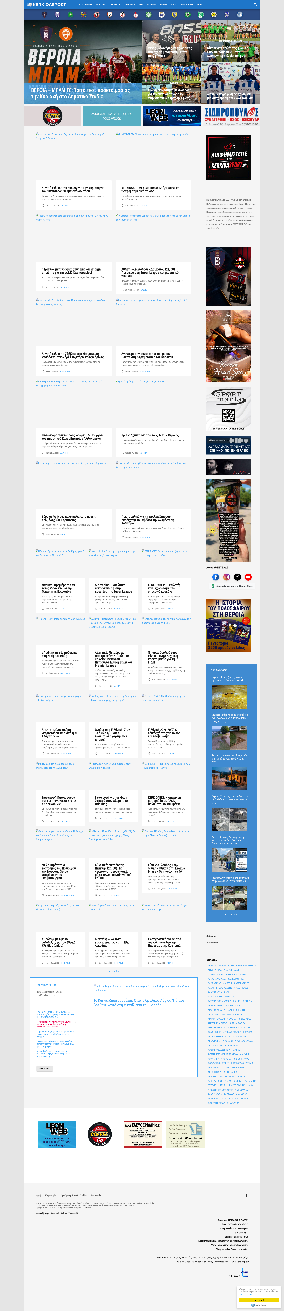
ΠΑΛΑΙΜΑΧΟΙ (215, 1067)
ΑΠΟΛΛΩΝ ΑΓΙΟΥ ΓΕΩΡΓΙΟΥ (221, 996)
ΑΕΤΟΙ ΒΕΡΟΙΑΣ (242, 983)
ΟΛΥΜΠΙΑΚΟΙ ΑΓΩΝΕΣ (219, 1063)
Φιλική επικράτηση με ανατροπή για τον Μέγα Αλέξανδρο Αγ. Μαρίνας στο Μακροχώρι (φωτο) (169, 94)
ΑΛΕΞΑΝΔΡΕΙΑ (215, 992)
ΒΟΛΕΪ (239, 1005)
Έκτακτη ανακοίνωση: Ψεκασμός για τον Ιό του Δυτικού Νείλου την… (229, 759)
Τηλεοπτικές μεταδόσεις (221, 1089)
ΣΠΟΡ (229, 1080)
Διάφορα (151, 4)
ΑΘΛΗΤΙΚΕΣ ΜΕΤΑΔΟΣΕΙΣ (220, 987)
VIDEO (244, 974)
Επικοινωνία (96, 1195)
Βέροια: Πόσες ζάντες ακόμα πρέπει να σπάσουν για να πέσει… (230, 679)
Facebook (55, 1213)
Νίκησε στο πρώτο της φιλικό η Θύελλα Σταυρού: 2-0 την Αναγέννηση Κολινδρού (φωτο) (227, 52)
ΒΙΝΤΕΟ (229, 1005)
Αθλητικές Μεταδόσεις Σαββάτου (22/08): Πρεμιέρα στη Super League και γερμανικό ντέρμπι (150, 272)
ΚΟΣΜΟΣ (228, 1041)
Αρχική (38, 1195)
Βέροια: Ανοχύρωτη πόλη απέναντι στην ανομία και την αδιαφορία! (230, 879)
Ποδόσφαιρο (85, 4)
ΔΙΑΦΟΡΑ (144, 290)
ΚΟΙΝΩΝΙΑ (242, 1036)
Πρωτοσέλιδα (186, 4)
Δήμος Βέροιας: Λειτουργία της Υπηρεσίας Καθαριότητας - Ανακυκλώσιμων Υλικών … (228, 840)
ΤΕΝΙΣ (222, 1085)
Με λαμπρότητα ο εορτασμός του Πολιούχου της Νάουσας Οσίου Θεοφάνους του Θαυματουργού (59, 871)
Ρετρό (163, 4)
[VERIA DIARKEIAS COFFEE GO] (231, 276)
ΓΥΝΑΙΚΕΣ (213, 1014)
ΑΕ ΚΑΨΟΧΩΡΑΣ (236, 978)
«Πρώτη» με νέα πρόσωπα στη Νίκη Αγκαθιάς (59, 654)
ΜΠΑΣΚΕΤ (143, 453)
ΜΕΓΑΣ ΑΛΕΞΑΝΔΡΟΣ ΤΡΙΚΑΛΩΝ (223, 1054)
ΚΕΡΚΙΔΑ (248, 1032)
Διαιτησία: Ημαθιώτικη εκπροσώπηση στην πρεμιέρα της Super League (113, 588)
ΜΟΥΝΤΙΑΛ (214, 1058)
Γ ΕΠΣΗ (241, 1009)
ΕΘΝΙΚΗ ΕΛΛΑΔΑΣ (217, 1018)
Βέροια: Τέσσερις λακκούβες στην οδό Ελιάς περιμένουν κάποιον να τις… (230, 799)
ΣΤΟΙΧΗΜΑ (144, 206)
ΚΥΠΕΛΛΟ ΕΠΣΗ (216, 1045)
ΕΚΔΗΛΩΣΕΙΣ (247, 1018)
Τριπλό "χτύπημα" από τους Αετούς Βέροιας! (150, 435)
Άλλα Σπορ (129, 4)
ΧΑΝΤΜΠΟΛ (233, 1103)
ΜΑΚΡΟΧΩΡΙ (232, 1045)
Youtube (72, 1213)
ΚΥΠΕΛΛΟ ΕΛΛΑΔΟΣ (245, 1041)
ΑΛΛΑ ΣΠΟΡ (64, 453)
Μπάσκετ (100, 4)
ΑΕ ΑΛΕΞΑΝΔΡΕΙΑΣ (217, 978)
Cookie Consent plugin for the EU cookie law (258, 1305)
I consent (259, 1300)
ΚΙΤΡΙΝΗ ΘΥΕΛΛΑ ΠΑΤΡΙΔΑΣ (221, 1036)
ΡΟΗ (199, 4)
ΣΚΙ (221, 1080)
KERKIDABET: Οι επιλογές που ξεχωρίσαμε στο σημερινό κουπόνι (164, 588)
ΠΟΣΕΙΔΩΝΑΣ (231, 1072)
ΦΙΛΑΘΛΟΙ (243, 1094)
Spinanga (211, 936)
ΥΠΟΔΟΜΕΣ (242, 1089)
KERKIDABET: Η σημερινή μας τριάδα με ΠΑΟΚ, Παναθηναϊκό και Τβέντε (164, 800)
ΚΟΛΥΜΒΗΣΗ (215, 1041)
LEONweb (88, 1208)
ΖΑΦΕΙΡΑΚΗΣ (215, 1032)
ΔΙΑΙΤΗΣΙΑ (226, 1014)
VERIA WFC (232, 974)
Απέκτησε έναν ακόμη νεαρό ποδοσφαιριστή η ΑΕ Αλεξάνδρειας (60, 733)
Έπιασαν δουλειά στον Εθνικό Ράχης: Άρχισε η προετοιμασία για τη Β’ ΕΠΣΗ (163, 657)
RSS (78, 1213)
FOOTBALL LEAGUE (225, 965)
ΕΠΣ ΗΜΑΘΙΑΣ (65, 206)
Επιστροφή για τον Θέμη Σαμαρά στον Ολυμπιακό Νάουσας (111, 800)
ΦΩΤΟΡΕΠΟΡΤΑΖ (217, 1103)
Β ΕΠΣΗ (237, 1001)
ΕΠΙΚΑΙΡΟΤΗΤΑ (238, 1023)
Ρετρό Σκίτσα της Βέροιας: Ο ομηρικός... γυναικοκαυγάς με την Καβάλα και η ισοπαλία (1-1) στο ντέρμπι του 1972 (55, 1014)
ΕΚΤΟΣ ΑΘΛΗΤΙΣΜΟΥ (67, 895)
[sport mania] (231, 409)
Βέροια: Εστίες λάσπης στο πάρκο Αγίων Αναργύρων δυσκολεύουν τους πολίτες (230, 718)
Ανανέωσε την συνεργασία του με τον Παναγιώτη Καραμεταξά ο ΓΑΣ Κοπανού (147, 355)
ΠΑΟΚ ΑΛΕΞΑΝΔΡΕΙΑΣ (234, 1067)
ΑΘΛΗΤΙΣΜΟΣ (241, 987)
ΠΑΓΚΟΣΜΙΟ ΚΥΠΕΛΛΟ (242, 1063)
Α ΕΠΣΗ (228, 983)
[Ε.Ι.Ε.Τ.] (231, 445)
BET (211, 965)
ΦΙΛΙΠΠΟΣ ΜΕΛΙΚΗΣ (239, 1098)
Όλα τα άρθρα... (114, 971)
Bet (141, 4)
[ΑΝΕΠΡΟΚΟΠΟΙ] (231, 467)
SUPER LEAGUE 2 (216, 974)
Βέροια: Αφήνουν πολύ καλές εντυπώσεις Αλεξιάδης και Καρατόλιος (69, 518)
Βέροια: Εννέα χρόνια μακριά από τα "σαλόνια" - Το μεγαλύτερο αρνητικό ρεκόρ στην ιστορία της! (55, 1054)
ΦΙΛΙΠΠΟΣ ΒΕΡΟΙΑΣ (218, 1098)
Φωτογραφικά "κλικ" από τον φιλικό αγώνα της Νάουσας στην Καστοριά (164, 942)
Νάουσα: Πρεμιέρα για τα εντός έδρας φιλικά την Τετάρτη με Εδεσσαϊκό (58, 588)
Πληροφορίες (50, 1195)
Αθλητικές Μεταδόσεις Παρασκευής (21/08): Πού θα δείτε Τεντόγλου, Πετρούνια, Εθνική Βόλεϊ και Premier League (113, 659)
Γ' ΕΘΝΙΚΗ (63, 609)
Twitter (64, 1213)
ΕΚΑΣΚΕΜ (232, 1018)
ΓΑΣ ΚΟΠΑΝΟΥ (215, 1009)
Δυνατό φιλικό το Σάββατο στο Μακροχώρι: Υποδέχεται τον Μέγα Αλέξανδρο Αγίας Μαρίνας (73, 355)
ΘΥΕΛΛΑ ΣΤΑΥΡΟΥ (232, 1032)
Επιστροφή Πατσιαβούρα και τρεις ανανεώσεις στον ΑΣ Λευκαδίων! (59, 800)
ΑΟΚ (227, 992)
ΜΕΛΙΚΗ (245, 1054)
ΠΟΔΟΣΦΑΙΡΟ (118, 609)
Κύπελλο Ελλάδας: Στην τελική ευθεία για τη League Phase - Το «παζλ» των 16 (166, 868)
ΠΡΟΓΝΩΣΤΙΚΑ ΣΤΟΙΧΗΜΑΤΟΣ (222, 1076)
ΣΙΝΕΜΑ (212, 1080)
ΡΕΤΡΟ (242, 1076)
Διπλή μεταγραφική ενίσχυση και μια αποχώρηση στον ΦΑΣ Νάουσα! (230, 96)
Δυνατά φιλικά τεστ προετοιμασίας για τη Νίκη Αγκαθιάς (112, 942)
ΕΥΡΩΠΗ (246, 1027)
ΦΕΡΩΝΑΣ (229, 1094)
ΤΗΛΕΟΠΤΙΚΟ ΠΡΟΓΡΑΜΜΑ (240, 1085)
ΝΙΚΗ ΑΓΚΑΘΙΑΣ (242, 1058)
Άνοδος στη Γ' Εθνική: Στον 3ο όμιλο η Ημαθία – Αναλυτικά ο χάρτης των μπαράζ (112, 734)
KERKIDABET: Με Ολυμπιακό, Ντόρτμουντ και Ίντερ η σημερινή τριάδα (150, 189)
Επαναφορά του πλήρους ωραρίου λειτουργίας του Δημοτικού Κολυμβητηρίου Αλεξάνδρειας (72, 436)
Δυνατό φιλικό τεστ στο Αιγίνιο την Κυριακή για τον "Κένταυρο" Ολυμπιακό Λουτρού (73, 189)
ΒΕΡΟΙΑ (62, 535)
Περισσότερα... (231, 914)
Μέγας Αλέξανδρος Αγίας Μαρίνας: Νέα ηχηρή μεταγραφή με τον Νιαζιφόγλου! (170, 52)
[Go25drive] (231, 520)
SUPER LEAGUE (232, 970)
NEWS (219, 970)
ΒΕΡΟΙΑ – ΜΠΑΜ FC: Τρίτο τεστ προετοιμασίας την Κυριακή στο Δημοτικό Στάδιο (80, 93)
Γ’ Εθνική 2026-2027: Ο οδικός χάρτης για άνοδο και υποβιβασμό (164, 733)
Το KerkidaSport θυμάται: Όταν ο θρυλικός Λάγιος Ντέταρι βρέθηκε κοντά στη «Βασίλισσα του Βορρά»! (54, 1024)
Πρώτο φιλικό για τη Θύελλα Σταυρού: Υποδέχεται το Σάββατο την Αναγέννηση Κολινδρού (147, 520)
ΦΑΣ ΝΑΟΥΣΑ (215, 1094)
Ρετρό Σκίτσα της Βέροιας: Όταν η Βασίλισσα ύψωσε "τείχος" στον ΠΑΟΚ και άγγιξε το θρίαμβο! (55, 1034)
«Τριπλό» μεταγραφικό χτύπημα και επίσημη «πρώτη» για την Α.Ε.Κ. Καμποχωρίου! (72, 271)
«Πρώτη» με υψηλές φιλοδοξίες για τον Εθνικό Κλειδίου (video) (58, 942)
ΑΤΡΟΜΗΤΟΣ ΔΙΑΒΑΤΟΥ (220, 1001)
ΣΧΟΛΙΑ (212, 1085)
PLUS (173, 4)
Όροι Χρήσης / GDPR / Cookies (74, 1195)
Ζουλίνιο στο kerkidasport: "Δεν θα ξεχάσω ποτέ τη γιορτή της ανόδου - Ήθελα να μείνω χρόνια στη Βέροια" (55, 1044)
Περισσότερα (44, 1068)
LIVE (211, 970)
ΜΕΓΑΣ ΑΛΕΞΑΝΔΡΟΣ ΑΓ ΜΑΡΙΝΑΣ (224, 1049)
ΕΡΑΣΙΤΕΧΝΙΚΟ (232, 1027)
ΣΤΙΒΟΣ (239, 1080)
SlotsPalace (212, 942)
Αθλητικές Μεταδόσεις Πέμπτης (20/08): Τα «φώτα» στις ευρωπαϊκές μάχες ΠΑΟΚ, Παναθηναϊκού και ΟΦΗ (113, 871)
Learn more (245, 1294)
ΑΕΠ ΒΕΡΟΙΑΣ (215, 983)
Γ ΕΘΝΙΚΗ (229, 1009)
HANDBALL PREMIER (246, 965)
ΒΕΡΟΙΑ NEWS (215, 1005)
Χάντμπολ (114, 4)
